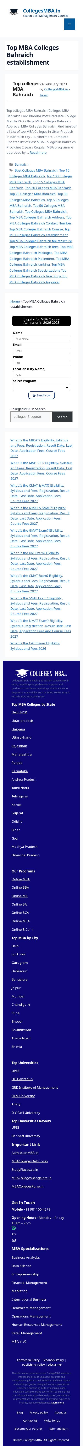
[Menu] (69, 24)
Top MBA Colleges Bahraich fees (33, 246)
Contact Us (30, 1420)
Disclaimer (55, 1364)
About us (61, 1412)
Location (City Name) (29, 369)
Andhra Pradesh (24, 779)
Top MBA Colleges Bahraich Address (36, 217)
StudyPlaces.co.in (25, 1169)
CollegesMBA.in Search (28, 409)
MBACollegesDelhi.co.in (30, 1161)
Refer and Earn (58, 1428)
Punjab (17, 762)
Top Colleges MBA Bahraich (46, 211)
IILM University (23, 1096)
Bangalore (20, 979)
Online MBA (21, 879)
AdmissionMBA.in (25, 1152)
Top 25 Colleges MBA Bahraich (32, 194)
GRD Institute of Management (35, 1087)
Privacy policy (39, 1412)
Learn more (57, 1402)
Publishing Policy (33, 1364)
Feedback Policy (53, 1360)
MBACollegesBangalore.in (32, 1178)
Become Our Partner (28, 1428)
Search (62, 417)
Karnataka (20, 771)
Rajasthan (19, 746)
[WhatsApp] (41, 1228)
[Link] (41, 1234)
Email (17, 345)
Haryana (18, 729)
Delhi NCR (19, 712)
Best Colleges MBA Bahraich (36, 170)
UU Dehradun (22, 1079)
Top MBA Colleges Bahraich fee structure (40, 241)
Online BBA (20, 887)
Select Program (24, 381)
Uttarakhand (21, 737)
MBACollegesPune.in (28, 1186)
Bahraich (22, 164)
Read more (38, 152)
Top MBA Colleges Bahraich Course (36, 229)
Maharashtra (22, 754)
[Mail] (41, 1240)
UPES (15, 1070)
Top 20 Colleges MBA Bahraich (48, 188)
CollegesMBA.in (41, 10)
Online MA (20, 896)
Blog (20, 1412)
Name (17, 333)
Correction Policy (28, 1360)
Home (15, 301)
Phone (18, 357)
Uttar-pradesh (22, 720)
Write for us (52, 1420)
